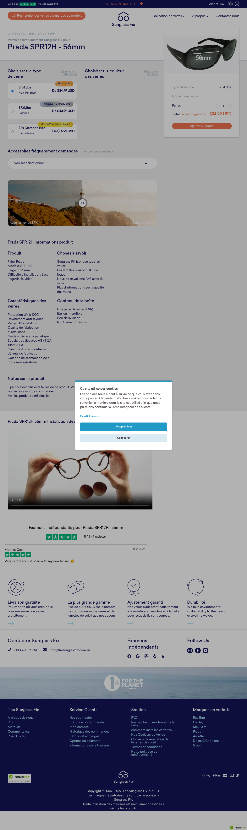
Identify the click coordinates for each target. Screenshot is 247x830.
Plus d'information (90, 416)
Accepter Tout (123, 426)
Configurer (123, 437)
